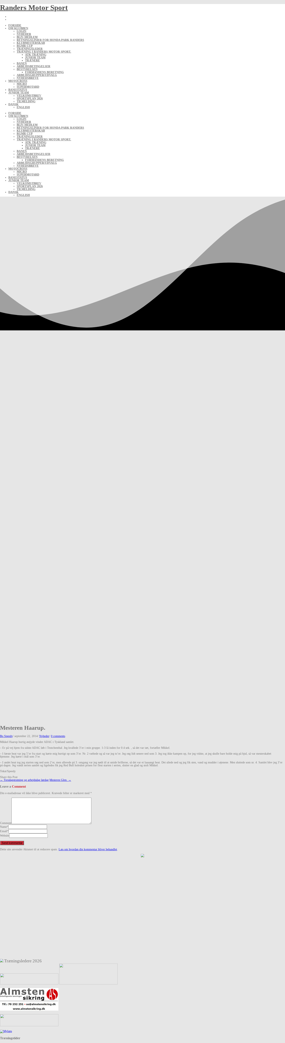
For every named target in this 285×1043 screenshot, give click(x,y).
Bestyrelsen (27, 69)
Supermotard (28, 86)
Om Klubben (18, 28)
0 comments (58, 736)
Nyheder (24, 34)
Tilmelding (26, 101)
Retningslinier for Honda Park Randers (50, 40)
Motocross (17, 81)
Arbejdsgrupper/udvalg (37, 75)
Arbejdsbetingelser (33, 66)
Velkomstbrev (29, 95)
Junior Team (35, 57)
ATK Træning (35, 54)
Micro (22, 83)
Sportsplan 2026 (30, 98)
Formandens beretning (44, 72)
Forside (14, 25)
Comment (5, 823)
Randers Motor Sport (34, 8)
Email (3, 831)
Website (4, 835)
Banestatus (17, 89)
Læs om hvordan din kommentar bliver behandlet (88, 849)
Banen (22, 63)
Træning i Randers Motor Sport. (44, 51)
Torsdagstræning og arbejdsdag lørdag (24, 780)
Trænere (32, 60)
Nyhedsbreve (28, 78)
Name (3, 826)
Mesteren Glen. (60, 780)
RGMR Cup (25, 45)
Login (21, 31)
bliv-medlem (27, 37)
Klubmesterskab (31, 43)
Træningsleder (30, 48)
